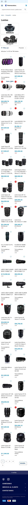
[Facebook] (2, 1)
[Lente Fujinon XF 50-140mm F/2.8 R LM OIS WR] (21, 359)
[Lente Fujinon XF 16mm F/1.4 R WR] (21, 309)
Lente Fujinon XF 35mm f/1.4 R (6, 343)
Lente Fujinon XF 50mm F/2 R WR (6, 446)
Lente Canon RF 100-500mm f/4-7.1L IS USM (7, 123)
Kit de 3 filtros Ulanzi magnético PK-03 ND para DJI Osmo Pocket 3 (7, 71)
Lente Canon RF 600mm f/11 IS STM (7, 147)
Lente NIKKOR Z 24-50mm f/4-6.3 (20, 122)
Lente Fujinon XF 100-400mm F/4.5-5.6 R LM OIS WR (7, 395)
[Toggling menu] (2, 5)
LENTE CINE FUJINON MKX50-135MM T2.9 (7, 293)
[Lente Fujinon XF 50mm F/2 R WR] (7, 437)
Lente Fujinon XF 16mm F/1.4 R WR (20, 318)
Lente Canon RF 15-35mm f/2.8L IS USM (21, 195)
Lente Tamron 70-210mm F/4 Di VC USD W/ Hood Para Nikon (20, 71)
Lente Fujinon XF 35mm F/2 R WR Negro (19, 447)
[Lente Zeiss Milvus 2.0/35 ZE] (7, 359)
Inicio (2, 15)
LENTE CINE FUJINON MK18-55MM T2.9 (21, 270)
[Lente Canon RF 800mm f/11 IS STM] (21, 138)
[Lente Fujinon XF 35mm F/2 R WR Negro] (21, 437)
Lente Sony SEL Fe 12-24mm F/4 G (6, 318)
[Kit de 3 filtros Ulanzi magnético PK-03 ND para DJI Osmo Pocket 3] (7, 62)
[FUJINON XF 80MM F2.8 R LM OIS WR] (21, 237)
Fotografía (8, 15)
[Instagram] (5, 1)
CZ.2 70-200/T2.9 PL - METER (7, 245)
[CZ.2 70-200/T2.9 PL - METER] (7, 237)
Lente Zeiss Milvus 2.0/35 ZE (6, 368)
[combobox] (14, 9)
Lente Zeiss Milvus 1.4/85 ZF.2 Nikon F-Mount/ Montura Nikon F (20, 344)
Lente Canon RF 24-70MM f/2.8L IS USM (7, 220)
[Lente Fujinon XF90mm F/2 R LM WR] (7, 412)
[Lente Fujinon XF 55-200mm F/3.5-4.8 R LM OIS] (21, 386)
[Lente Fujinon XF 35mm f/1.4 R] (7, 334)
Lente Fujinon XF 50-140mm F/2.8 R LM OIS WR (20, 369)
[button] (22, 47)
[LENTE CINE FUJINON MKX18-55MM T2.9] (21, 285)
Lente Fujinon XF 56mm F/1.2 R (19, 421)
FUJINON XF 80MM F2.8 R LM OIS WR (20, 245)
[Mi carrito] (26, 5)
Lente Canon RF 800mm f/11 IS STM (20, 147)
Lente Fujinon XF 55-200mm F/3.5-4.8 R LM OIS (20, 395)
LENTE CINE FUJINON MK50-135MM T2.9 (7, 270)
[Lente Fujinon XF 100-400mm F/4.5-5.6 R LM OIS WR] (7, 386)
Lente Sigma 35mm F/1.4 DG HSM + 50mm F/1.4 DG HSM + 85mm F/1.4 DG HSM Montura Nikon (7, 171)
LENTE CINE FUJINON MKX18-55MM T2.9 (21, 293)
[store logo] (11, 5)
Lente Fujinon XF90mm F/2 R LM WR (6, 422)
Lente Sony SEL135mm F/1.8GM (20, 220)
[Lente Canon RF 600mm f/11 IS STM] (7, 138)
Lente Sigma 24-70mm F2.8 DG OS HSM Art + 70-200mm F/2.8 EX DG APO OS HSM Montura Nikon (7, 196)
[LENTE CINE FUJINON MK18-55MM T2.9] (21, 261)
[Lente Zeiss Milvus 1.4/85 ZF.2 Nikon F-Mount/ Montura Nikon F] (21, 334)
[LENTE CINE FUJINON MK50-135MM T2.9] (7, 261)
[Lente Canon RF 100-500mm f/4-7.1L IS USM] (7, 113)
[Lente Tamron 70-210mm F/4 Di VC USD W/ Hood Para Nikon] (21, 62)
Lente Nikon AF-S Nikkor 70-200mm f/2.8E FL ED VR (20, 96)
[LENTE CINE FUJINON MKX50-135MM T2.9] (7, 285)
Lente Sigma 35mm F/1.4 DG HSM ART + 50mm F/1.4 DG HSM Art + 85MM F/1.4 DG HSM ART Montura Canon (21, 171)
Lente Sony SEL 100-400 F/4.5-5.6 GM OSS (7, 96)
